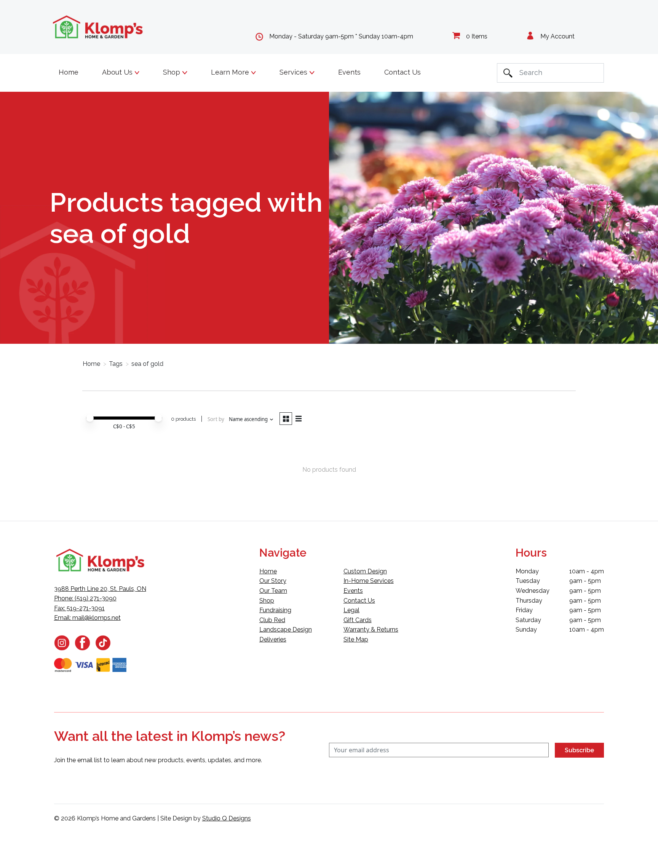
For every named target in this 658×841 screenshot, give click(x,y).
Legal (351, 610)
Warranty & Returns (370, 629)
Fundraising (275, 610)
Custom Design (365, 571)
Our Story (272, 580)
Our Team (273, 590)
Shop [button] (172, 72)
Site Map (355, 639)
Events (349, 72)
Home (68, 72)
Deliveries (272, 639)
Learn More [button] (231, 72)
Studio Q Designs (226, 818)
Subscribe (579, 750)
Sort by (216, 419)
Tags (116, 363)
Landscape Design (285, 629)
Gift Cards (357, 620)
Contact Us (402, 72)
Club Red (272, 620)
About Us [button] (118, 72)
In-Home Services (368, 580)
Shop (266, 600)
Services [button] (294, 72)
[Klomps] (98, 27)
